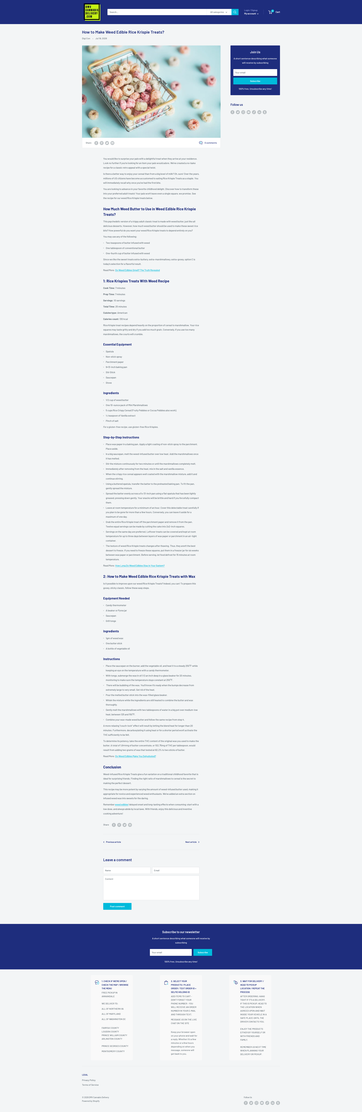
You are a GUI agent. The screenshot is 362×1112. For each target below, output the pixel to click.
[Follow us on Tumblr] (265, 112)
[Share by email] (112, 143)
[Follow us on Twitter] (238, 112)
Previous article (113, 842)
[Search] (235, 12)
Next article (191, 842)
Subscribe (255, 81)
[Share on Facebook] (96, 143)
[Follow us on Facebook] (232, 112)
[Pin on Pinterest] (102, 143)
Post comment (117, 906)
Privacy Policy (89, 1080)
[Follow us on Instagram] (243, 112)
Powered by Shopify (91, 1101)
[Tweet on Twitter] (107, 143)
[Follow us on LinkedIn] (259, 112)
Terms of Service (90, 1084)
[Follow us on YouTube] (249, 112)
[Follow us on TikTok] (254, 112)
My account (250, 13)
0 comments (211, 142)
